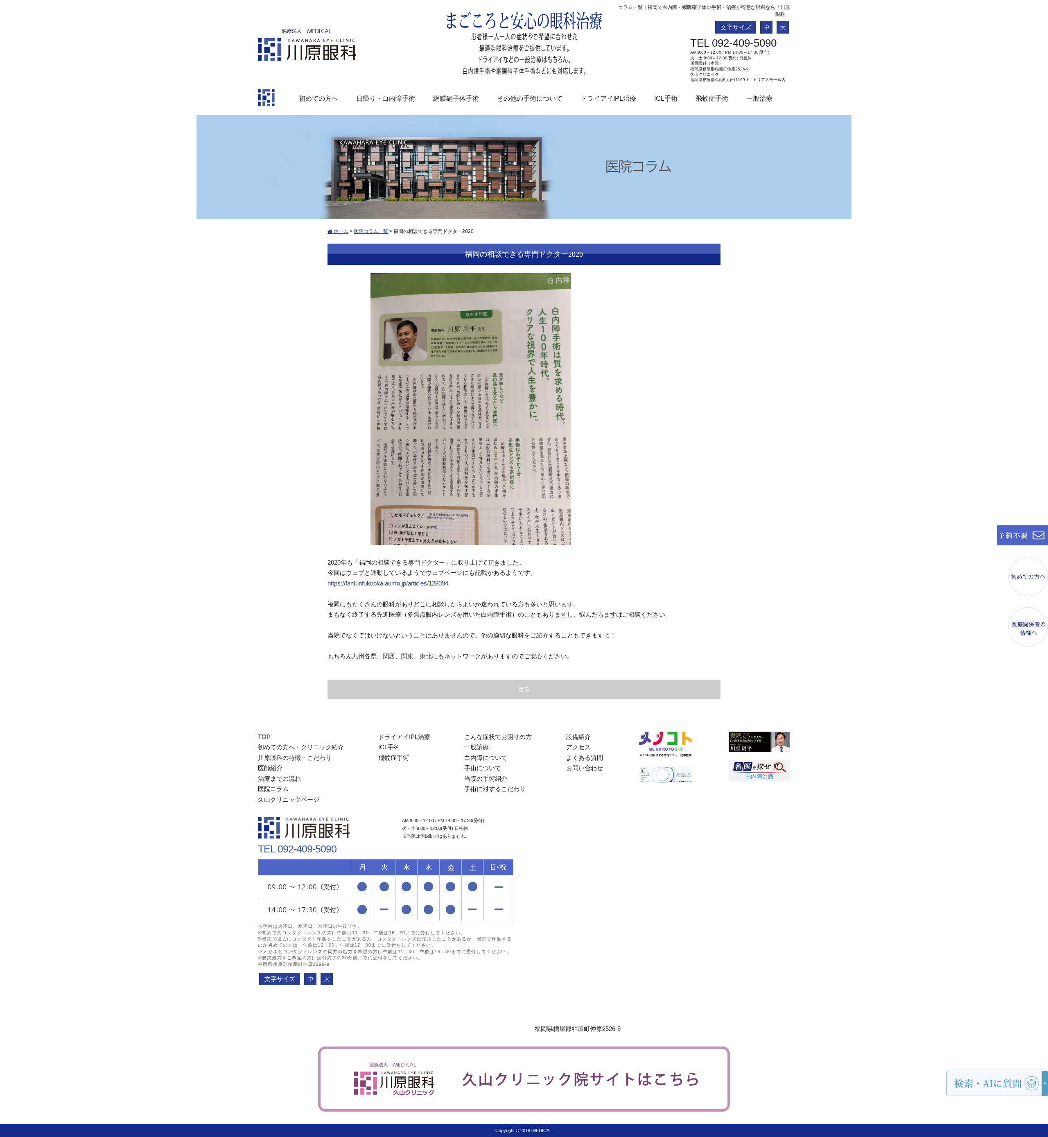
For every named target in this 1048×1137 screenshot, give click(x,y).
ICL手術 (666, 98)
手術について (482, 767)
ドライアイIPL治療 (608, 98)
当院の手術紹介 (485, 778)
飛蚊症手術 (712, 98)
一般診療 (476, 747)
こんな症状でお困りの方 (498, 736)
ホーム (340, 231)
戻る (524, 689)
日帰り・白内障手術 (385, 98)
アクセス (578, 747)
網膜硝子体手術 (456, 98)
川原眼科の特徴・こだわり (295, 757)
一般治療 (759, 98)
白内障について (485, 757)
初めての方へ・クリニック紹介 (301, 747)
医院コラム (273, 788)
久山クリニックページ (288, 799)
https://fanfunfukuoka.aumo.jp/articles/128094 (388, 583)
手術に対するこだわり (495, 788)
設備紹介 (578, 736)
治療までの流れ (279, 778)
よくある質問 (584, 757)
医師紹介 (270, 767)
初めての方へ (318, 98)
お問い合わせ (584, 767)
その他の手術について (529, 98)
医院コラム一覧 (371, 231)
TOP (264, 736)
